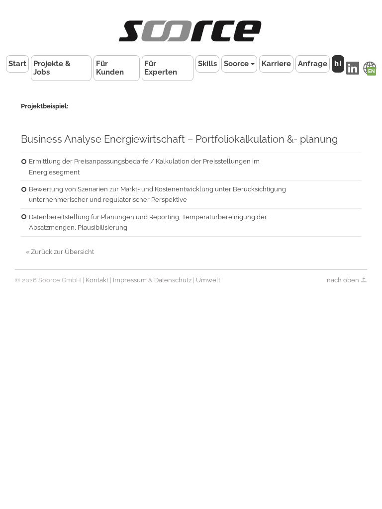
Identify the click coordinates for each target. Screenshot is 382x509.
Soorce (236, 63)
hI (338, 63)
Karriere (276, 63)
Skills (207, 63)
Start (17, 63)
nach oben (344, 280)
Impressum (130, 280)
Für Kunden (110, 68)
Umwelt (208, 280)
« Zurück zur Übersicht (60, 251)
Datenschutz (172, 280)
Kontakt (97, 280)
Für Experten (160, 68)
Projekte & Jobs (52, 68)
